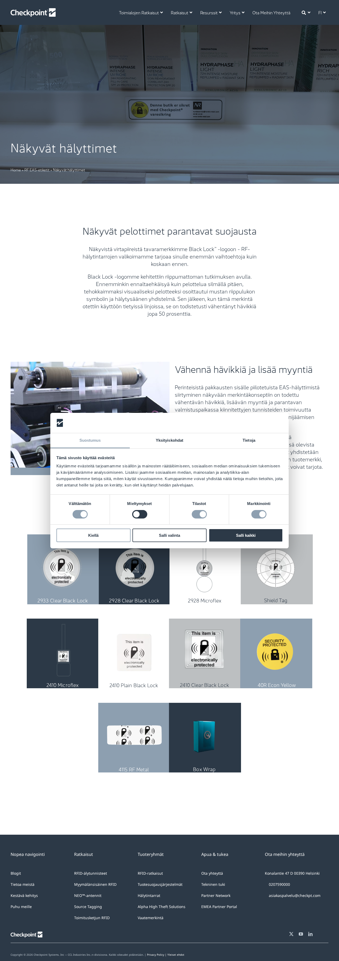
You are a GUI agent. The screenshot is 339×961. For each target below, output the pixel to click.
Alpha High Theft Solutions (161, 906)
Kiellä (93, 535)
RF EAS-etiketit (37, 169)
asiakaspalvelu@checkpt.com (294, 895)
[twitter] (291, 934)
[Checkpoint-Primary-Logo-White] (33, 11)
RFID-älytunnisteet (90, 873)
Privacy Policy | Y (158, 954)
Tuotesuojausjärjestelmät (160, 884)
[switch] (139, 514)
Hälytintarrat (149, 895)
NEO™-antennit (87, 895)
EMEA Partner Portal (219, 906)
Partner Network (215, 895)
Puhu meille (21, 906)
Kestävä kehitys (24, 895)
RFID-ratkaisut (150, 873)
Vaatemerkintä (150, 917)
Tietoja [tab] (249, 440)
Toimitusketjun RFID (92, 917)
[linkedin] (310, 934)
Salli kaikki (246, 535)
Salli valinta (169, 535)
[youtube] (301, 934)
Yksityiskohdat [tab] (169, 440)
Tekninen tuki (213, 884)
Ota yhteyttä (212, 873)
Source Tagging (88, 906)
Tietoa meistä (22, 884)
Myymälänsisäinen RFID (95, 884)
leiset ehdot (176, 954)
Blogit (16, 873)
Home (16, 169)
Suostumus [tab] (90, 440)
